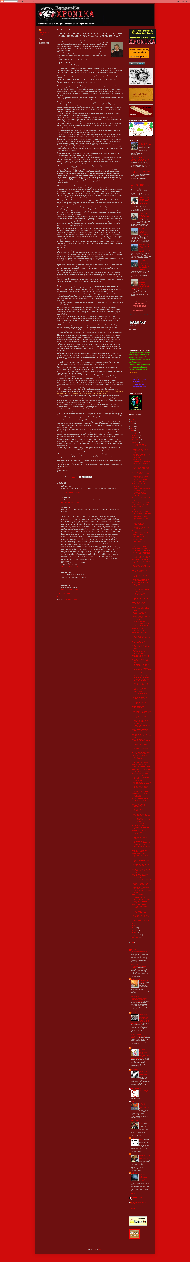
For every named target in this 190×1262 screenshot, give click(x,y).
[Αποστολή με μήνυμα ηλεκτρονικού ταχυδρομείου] (83, 477)
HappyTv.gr (134, 964)
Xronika (43, 30)
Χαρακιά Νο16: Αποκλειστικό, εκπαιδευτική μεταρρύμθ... (140, 476)
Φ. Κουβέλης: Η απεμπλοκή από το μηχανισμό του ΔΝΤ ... (141, 749)
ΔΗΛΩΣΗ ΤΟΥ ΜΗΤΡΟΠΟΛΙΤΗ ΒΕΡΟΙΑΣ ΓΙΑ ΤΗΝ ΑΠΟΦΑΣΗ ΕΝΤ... (141, 598)
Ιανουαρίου (135, 937)
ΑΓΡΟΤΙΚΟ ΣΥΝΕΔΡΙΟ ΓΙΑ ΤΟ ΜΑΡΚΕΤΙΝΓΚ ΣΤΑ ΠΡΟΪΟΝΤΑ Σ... (141, 638)
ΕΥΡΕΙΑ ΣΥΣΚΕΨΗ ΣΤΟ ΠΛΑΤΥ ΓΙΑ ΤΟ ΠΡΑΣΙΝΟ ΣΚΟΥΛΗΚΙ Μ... (141, 752)
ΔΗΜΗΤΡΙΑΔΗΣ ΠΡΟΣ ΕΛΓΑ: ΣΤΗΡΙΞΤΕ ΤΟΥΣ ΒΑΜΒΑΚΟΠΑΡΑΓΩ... (140, 832)
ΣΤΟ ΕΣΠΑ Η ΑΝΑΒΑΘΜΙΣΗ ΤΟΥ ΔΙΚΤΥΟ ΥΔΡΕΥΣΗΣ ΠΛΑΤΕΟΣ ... (141, 741)
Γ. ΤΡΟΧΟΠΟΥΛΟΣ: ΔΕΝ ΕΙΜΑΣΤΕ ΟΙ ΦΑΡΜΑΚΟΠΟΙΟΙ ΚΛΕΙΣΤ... (141, 770)
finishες (141, 1139)
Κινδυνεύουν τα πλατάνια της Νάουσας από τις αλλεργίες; (145, 144)
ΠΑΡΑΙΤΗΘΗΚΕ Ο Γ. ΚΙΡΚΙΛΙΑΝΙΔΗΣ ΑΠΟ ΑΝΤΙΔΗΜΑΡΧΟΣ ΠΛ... (139, 652)
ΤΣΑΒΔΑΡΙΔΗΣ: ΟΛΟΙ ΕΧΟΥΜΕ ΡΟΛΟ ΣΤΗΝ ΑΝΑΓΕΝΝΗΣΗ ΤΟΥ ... (140, 661)
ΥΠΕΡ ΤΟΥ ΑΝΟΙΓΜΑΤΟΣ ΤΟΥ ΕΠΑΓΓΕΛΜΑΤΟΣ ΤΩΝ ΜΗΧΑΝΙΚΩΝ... (140, 876)
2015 (132, 419)
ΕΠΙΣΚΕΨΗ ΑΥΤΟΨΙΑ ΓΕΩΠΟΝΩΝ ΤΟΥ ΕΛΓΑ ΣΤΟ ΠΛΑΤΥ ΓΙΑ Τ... (141, 783)
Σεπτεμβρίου (135, 440)
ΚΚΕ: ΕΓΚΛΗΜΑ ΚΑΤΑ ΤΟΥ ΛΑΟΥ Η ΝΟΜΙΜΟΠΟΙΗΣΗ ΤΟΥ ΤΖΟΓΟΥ (141, 499)
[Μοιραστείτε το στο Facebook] (89, 477)
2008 (132, 942)
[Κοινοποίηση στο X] (87, 477)
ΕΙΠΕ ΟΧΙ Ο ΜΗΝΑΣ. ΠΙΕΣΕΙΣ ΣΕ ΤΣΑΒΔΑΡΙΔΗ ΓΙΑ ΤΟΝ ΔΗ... (141, 680)
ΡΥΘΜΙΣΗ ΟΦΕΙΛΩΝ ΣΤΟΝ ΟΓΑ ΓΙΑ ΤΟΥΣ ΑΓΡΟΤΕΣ (140, 694)
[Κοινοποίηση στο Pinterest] (91, 477)
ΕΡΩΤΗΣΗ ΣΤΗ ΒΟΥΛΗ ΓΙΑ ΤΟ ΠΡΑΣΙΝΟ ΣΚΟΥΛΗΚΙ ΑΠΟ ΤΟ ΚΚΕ (141, 561)
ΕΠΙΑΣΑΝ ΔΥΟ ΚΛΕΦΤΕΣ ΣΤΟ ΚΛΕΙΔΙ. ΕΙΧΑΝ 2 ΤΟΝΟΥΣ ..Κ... (141, 460)
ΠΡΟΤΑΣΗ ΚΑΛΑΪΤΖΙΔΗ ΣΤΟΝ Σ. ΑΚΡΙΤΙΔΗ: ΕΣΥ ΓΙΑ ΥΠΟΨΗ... (141, 761)
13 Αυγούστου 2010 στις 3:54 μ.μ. (70, 502)
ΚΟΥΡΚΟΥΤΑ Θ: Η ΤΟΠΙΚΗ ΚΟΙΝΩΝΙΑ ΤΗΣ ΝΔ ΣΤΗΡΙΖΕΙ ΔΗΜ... (140, 827)
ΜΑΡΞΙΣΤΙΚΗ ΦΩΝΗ (136, 1198)
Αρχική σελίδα (89, 596)
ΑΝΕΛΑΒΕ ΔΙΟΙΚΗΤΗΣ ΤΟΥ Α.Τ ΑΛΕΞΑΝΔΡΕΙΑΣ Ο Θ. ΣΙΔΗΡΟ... (141, 503)
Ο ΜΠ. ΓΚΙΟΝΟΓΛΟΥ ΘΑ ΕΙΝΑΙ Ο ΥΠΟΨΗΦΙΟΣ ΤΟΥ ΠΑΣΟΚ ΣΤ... (141, 919)
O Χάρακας (134, 1173)
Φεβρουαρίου (136, 935)
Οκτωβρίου (135, 437)
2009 (132, 940)
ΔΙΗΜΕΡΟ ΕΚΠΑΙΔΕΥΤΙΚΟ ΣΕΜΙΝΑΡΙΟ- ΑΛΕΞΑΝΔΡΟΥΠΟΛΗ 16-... (140, 811)
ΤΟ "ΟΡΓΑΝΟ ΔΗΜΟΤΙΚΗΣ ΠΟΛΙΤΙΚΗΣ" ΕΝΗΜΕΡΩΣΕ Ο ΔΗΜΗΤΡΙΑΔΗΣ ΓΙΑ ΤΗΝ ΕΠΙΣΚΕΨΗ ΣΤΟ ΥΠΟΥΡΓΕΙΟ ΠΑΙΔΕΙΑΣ (140, 284)
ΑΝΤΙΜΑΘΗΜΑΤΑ (136, 1088)
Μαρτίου (134, 932)
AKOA (133, 1193)
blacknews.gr (135, 996)
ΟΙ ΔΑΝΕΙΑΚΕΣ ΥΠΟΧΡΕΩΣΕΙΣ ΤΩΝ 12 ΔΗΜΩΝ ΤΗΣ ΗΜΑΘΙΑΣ (141, 480)
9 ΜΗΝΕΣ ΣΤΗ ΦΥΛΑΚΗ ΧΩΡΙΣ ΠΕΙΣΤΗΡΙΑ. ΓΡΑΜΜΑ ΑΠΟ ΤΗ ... (141, 625)
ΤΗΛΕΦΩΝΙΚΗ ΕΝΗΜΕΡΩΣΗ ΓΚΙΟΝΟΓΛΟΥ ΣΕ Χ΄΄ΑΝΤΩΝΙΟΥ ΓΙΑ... (141, 736)
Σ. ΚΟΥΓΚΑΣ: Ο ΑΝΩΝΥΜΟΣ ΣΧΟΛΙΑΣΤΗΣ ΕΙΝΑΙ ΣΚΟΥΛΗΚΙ (144, 216)
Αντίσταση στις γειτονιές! (138, 1048)
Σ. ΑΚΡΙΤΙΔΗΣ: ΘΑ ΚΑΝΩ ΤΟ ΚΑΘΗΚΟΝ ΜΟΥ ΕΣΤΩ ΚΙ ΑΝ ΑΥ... (140, 855)
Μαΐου (134, 928)
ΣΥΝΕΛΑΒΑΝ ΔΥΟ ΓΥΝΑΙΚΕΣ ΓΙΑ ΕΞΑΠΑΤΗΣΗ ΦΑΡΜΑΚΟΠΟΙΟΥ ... (141, 513)
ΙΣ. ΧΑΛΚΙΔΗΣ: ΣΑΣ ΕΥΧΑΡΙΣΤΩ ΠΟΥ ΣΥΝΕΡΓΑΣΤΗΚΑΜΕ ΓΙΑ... (141, 745)
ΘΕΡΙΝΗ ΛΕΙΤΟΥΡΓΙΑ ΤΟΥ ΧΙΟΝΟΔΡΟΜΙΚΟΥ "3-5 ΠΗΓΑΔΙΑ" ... (139, 494)
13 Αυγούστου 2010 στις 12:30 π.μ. (70, 492)
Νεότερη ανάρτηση (62, 596)
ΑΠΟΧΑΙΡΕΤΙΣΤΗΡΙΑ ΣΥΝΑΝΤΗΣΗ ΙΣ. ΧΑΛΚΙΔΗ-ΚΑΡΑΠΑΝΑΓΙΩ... (141, 712)
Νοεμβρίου (135, 435)
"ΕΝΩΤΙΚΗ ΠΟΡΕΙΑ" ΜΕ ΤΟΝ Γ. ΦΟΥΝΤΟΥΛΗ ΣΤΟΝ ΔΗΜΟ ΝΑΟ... (140, 685)
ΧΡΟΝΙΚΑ (134, 1101)
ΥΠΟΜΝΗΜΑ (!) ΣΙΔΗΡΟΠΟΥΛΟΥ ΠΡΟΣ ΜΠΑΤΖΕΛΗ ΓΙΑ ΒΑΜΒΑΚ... (141, 702)
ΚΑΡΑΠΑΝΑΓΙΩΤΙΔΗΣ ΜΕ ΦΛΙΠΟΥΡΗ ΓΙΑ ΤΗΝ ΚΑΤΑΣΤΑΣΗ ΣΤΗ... (139, 593)
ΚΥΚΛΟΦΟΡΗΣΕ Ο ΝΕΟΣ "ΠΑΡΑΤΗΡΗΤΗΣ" (139, 642)
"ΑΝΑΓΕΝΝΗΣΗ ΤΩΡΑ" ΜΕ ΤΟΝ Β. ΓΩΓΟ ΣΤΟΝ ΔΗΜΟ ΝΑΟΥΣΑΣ (141, 819)
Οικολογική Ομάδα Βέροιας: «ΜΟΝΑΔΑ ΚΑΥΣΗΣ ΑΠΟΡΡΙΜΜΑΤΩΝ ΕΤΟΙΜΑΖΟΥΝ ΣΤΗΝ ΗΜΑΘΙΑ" (144, 248)
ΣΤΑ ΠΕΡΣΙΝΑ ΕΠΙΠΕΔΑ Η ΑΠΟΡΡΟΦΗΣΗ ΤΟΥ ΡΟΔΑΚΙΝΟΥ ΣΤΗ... (139, 707)
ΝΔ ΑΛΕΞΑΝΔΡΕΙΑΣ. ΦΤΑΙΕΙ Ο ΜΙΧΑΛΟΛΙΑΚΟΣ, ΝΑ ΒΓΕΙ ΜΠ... (141, 815)
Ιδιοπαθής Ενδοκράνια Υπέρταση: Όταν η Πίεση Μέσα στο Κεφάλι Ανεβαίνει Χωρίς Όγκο (139, 1000)
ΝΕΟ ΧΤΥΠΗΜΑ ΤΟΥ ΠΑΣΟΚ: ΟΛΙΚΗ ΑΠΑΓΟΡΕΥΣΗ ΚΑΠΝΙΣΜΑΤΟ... (140, 722)
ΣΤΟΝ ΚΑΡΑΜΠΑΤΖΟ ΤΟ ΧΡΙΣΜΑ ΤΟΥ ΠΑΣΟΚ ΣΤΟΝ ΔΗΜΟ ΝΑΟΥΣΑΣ (141, 901)
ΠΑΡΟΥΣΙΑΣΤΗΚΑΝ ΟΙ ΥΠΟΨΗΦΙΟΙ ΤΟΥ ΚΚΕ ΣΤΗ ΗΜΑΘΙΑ (140, 541)
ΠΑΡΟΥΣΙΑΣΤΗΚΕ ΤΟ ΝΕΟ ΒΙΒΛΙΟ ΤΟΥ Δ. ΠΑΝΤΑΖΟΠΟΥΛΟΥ (141, 557)
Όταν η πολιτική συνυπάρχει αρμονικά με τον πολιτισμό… (140, 531)
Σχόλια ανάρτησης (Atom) (70, 599)
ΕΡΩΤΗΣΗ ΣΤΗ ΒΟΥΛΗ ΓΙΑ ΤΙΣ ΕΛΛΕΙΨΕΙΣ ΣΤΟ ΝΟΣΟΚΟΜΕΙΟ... (140, 757)
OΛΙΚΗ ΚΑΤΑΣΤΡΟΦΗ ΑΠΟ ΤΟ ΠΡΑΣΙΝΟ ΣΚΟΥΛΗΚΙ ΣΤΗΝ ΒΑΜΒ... (140, 800)
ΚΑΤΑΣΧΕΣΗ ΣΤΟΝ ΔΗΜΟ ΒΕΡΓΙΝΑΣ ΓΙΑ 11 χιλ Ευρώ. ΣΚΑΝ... (140, 837)
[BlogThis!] (85, 477)
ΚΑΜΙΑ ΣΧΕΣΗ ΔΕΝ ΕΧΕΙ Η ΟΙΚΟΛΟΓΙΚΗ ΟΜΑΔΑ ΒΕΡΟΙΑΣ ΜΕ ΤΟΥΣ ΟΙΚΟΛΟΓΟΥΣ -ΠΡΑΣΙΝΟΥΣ (140, 159)
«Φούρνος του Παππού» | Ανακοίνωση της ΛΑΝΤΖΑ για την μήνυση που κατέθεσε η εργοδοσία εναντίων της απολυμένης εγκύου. (140, 1054)
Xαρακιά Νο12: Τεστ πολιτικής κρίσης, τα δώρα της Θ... (140, 822)
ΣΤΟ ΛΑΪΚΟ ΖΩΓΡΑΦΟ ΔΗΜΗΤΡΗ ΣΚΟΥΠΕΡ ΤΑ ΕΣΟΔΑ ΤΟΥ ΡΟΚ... (141, 871)
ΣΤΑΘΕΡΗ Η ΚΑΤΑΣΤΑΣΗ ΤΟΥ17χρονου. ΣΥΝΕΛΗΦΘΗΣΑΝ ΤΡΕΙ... (139, 911)
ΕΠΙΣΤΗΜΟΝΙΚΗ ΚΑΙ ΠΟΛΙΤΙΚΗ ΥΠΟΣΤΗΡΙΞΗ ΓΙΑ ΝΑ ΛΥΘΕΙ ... (141, 656)
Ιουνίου (134, 925)
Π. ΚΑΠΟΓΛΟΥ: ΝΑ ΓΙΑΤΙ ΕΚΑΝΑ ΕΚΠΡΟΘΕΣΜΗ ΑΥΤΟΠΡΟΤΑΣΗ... (140, 779)
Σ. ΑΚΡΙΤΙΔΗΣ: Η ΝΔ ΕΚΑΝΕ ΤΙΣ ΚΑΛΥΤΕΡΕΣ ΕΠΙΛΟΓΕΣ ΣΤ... (140, 633)
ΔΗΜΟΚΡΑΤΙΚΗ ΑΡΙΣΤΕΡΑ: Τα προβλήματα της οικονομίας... (140, 629)
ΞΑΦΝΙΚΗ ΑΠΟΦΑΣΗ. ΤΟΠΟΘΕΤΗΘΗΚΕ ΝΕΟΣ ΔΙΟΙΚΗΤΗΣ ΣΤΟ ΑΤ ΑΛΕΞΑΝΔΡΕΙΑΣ (145, 200)
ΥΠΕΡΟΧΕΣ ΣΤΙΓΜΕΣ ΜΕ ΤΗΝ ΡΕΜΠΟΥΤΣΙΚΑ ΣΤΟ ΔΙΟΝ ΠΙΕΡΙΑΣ (140, 730)
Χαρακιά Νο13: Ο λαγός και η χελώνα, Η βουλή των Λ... (140, 774)
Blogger (100, 1249)
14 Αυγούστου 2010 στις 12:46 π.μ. (70, 567)
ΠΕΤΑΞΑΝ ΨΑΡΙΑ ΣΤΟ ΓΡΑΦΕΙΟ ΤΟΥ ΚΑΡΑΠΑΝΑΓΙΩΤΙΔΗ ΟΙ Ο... (141, 579)
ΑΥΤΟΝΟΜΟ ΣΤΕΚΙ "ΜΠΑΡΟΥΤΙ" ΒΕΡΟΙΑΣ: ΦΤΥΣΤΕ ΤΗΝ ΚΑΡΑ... (141, 842)
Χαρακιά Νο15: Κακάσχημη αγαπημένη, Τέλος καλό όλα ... (140, 620)
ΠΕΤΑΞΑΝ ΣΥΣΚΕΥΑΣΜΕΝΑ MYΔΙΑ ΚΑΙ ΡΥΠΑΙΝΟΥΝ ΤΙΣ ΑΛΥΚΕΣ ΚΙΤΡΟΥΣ (144, 231)
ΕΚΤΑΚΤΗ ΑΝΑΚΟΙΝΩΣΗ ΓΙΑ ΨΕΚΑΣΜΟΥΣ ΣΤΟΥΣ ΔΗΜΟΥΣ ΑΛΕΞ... (141, 508)
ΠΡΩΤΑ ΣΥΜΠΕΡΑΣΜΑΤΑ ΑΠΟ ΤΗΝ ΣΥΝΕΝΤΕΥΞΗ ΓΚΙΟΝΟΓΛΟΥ (140, 451)
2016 (132, 417)
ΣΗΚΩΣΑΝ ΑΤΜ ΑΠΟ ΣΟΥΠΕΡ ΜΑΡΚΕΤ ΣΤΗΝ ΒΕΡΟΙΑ (140, 698)
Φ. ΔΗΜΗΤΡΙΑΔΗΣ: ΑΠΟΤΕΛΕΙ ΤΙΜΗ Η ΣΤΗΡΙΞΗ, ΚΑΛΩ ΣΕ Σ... (141, 665)
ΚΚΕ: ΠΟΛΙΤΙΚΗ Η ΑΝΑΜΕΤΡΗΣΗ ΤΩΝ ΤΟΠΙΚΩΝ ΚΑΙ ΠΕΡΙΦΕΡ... (141, 588)
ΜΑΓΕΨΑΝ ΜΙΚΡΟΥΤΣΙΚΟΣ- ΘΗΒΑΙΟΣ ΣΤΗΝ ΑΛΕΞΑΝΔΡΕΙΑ (141, 549)
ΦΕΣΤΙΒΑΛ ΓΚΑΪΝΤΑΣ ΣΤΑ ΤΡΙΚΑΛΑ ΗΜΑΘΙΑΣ (139, 613)
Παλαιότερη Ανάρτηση (117, 596)
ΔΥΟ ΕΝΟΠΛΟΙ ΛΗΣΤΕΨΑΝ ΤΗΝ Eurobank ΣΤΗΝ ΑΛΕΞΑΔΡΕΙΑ (141, 553)
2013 (132, 424)
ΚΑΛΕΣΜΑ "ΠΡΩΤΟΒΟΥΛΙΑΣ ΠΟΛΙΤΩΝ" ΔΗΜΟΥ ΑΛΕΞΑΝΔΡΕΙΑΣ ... (139, 523)
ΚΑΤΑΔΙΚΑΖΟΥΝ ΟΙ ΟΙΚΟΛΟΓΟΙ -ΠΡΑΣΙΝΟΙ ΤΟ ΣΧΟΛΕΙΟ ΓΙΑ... (141, 916)
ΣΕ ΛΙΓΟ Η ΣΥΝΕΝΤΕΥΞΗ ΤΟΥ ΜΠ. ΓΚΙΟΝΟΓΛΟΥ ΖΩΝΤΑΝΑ (140, 473)
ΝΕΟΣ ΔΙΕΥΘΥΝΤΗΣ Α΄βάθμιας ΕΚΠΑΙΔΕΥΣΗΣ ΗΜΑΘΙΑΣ (140, 787)
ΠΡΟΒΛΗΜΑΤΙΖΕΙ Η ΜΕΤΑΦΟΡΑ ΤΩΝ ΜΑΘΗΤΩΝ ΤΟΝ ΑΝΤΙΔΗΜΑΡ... (141, 456)
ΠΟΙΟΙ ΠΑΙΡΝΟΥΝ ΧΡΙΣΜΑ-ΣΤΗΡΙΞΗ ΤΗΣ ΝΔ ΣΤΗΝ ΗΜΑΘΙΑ (139, 716)
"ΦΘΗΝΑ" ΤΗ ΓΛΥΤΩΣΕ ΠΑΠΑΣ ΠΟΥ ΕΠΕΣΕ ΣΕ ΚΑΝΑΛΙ (140, 545)
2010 (132, 431)
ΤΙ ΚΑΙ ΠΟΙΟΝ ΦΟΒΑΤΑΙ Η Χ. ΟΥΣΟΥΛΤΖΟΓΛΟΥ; (139, 571)
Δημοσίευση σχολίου (64, 593)
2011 (132, 428)
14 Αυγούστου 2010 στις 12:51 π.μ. (70, 580)
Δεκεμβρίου (135, 433)
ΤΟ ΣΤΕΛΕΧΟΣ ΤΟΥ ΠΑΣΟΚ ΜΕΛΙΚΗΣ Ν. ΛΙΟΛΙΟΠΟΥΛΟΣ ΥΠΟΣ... (140, 609)
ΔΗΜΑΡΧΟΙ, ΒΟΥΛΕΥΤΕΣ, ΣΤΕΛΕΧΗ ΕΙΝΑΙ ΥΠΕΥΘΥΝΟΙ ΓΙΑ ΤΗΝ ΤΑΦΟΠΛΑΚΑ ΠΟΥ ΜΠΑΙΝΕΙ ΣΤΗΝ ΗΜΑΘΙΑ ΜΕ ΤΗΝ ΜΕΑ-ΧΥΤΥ (140, 265)
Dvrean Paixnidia (136, 1034)
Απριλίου (134, 930)
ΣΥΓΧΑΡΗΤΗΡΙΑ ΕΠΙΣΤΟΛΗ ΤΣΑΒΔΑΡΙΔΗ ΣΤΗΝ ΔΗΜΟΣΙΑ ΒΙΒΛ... (141, 647)
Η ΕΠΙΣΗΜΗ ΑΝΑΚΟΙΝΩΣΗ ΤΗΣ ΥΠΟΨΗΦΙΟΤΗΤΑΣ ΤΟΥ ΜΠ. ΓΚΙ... (140, 469)
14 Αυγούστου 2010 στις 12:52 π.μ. (70, 590)
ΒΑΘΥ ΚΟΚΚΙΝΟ (136, 979)
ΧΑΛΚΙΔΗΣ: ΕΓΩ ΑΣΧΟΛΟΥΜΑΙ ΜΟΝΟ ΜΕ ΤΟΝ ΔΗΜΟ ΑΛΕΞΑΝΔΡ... (140, 865)
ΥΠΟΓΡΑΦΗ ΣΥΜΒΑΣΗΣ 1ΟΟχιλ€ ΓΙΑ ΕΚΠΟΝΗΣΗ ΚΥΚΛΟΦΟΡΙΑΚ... (141, 795)
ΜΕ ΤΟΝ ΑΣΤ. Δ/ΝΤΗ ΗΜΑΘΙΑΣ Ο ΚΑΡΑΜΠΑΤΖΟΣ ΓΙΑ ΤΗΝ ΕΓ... (141, 790)
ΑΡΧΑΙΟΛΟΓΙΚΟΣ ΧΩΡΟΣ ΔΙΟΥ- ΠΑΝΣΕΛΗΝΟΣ (140, 528)
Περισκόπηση (135, 950)
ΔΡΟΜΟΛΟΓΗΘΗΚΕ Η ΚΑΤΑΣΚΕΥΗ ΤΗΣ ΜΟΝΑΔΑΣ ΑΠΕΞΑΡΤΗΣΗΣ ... (140, 446)
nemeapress (134, 1069)
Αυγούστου (135, 442)
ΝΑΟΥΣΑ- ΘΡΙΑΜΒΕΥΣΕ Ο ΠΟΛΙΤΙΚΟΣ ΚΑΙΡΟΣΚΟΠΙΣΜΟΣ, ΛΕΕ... (141, 860)
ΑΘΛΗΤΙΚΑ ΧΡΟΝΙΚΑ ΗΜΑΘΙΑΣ (140, 1154)
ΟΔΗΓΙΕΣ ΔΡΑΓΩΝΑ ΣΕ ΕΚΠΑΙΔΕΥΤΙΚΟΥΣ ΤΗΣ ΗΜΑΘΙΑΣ (139, 536)
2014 (132, 421)
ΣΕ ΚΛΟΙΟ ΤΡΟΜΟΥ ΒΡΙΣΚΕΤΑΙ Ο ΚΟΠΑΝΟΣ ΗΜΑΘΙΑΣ (141, 850)
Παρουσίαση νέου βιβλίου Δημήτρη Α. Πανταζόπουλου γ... (141, 617)
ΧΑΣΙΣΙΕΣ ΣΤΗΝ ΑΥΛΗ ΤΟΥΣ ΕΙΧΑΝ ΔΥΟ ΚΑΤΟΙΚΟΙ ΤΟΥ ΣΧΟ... (140, 518)
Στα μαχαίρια (134, 1138)
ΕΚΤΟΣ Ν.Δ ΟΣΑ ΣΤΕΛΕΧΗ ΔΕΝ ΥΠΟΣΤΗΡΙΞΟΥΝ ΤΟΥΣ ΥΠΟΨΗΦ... (140, 485)
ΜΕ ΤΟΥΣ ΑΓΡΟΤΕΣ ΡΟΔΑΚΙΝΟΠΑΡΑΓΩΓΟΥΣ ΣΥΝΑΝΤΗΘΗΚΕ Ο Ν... (140, 896)
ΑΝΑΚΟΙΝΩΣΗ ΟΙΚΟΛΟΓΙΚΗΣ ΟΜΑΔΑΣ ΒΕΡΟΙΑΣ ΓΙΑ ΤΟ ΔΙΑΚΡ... (140, 575)
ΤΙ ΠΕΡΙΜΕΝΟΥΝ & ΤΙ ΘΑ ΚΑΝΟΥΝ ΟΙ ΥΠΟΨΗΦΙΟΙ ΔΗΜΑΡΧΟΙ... (139, 603)
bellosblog (134, 1013)
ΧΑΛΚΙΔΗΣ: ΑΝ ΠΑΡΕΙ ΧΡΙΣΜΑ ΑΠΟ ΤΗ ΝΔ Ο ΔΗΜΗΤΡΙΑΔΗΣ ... (141, 846)
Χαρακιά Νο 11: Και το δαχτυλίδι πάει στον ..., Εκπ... (140, 887)
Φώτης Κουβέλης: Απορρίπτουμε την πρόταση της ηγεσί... (141, 489)
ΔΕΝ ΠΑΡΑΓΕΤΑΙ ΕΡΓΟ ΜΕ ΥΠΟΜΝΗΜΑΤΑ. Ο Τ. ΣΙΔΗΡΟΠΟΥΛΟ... (139, 690)
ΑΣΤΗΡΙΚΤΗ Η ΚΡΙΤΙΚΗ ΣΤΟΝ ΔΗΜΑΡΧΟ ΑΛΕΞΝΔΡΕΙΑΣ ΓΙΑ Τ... (141, 566)
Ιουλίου (134, 923)
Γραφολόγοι (134, 1120)
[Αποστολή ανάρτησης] (80, 477)
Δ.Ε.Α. (133, 1208)
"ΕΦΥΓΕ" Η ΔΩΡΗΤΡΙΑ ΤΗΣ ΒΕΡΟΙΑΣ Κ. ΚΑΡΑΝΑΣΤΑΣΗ (140, 676)
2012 (132, 426)
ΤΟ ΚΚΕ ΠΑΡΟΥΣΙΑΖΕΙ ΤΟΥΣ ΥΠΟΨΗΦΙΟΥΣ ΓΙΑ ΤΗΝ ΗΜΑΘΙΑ (140, 584)
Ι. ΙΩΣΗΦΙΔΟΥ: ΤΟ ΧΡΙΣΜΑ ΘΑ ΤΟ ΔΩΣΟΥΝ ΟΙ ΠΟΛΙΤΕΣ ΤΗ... (141, 884)
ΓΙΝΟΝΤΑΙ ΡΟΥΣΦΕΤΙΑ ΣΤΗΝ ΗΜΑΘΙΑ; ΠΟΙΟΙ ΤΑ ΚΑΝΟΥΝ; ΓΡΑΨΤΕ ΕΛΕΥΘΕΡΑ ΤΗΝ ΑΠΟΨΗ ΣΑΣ (140, 185)
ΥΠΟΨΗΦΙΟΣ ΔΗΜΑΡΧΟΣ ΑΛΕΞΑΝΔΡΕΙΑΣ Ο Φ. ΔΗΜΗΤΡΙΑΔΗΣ (139, 805)
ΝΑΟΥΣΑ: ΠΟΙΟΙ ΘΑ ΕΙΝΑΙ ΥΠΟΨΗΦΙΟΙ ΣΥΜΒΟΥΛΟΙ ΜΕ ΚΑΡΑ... (141, 766)
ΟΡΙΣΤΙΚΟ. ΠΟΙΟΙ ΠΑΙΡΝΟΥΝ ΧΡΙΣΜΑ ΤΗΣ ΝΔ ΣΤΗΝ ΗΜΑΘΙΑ (141, 669)
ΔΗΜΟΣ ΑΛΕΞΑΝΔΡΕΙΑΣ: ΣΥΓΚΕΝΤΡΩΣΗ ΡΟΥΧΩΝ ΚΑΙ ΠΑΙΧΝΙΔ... (141, 906)
